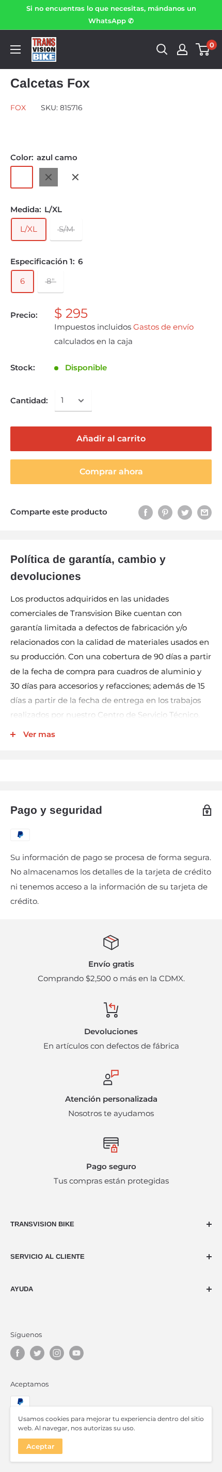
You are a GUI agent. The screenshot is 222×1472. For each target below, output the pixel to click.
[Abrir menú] (15, 49)
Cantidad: (29, 400)
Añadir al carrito (111, 438)
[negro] (48, 177)
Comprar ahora (111, 471)
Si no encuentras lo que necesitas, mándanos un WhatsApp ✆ (111, 14)
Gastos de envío (163, 327)
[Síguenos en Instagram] (57, 1353)
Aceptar (40, 1446)
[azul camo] (21, 177)
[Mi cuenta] (182, 49)
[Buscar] (162, 49)
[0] (203, 49)
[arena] (75, 177)
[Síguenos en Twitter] (37, 1353)
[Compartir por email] (204, 512)
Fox (18, 107)
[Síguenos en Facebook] (17, 1353)
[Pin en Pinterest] (165, 512)
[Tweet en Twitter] (185, 512)
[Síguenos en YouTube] (76, 1353)
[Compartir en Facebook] (145, 512)
